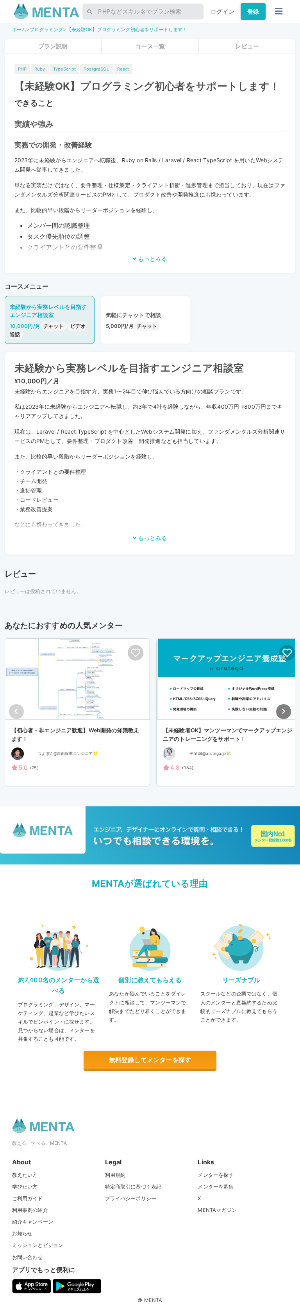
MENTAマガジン (217, 1210)
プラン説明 (53, 46)
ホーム (19, 29)
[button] (283, 711)
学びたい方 (25, 1186)
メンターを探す (216, 1175)
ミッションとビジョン (38, 1245)
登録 (253, 11)
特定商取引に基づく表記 (133, 1186)
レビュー (247, 46)
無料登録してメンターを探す (150, 1060)
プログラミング (46, 29)
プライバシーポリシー (131, 1198)
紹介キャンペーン (32, 1222)
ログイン (222, 11)
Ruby (39, 69)
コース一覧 (150, 46)
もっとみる (151, 258)
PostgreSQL (96, 69)
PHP (22, 69)
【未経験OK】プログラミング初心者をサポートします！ (127, 29)
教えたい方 (25, 1175)
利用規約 (115, 1175)
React (123, 69)
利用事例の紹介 (30, 1210)
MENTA (153, 1300)
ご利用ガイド (27, 1198)
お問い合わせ (27, 1257)
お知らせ (22, 1233)
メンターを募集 (216, 1186)
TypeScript (64, 69)
